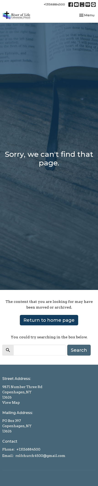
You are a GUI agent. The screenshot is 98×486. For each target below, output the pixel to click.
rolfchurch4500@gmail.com (40, 456)
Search (79, 350)
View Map (11, 403)
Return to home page (49, 320)
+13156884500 (54, 4)
